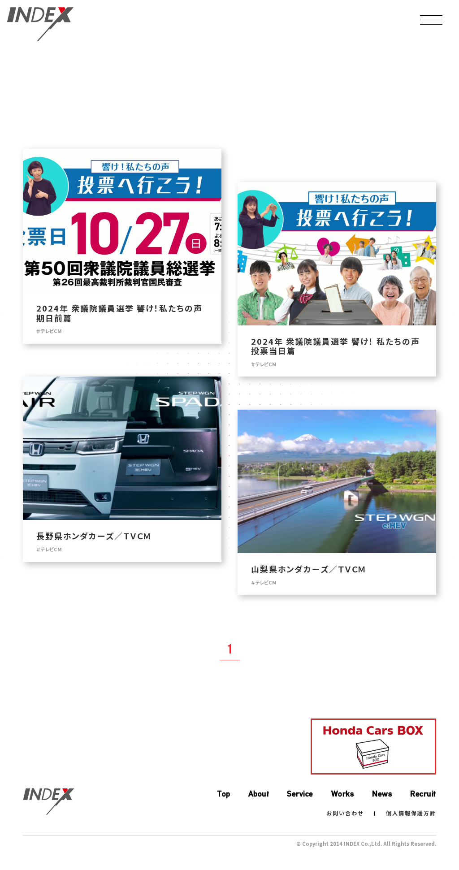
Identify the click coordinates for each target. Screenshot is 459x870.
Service (300, 794)
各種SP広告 (266, 73)
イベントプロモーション (341, 73)
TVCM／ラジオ (118, 73)
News (382, 794)
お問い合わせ (345, 813)
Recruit (423, 794)
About (258, 794)
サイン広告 (415, 73)
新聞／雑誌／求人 (192, 73)
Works (343, 794)
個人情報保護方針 (411, 813)
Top (223, 794)
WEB (44, 73)
